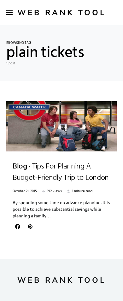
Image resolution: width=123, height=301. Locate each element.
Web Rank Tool (61, 13)
